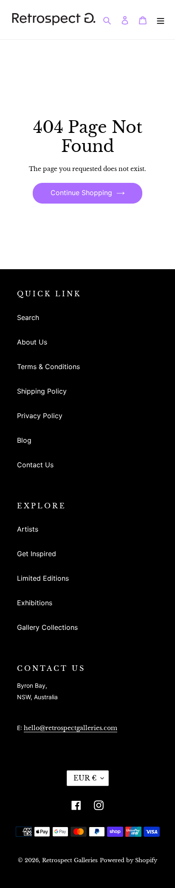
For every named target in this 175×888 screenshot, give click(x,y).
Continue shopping (81, 192)
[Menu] (160, 19)
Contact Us (35, 465)
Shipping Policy (42, 391)
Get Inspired (36, 553)
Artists (27, 529)
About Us (32, 342)
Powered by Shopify (128, 860)
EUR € (84, 778)
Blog (24, 440)
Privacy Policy (39, 415)
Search (28, 317)
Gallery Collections (47, 627)
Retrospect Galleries (70, 860)
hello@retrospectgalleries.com (70, 728)
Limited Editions (43, 578)
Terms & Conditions (48, 366)
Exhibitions (34, 602)
